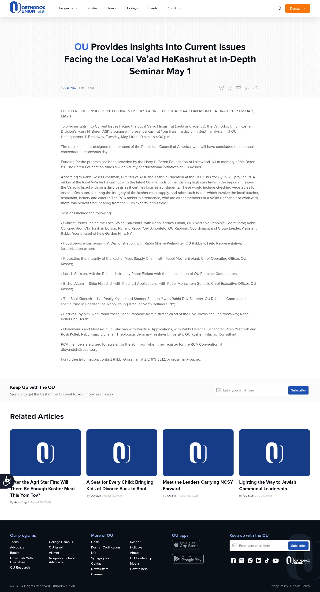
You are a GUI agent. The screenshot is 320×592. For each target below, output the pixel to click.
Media (134, 564)
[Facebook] (230, 88)
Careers (97, 574)
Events (153, 8)
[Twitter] (221, 88)
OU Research (20, 568)
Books (14, 553)
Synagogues (100, 558)
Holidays (132, 8)
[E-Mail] (238, 88)
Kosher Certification (105, 547)
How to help (139, 569)
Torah (112, 8)
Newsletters (99, 569)
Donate (295, 8)
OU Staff (71, 88)
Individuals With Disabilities (21, 560)
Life (93, 553)
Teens (14, 542)
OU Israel (56, 547)
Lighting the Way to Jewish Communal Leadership (267, 485)
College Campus (61, 542)
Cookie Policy (300, 586)
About (171, 8)
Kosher (93, 8)
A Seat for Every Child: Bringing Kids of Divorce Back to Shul (119, 485)
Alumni (54, 553)
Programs (66, 8)
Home (95, 542)
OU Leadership (141, 558)
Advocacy (17, 547)
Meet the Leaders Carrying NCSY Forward (198, 485)
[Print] (255, 88)
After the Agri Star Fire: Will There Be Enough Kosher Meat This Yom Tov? (42, 488)
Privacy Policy (278, 586)
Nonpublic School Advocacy (61, 560)
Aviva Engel (21, 502)
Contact (96, 564)
